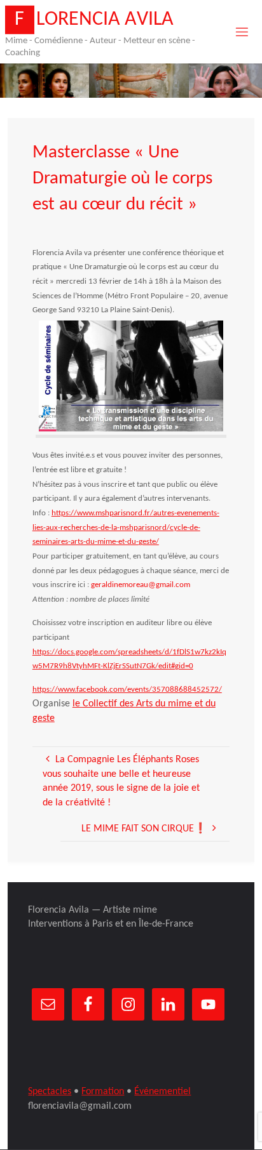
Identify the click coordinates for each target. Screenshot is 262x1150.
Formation (102, 1092)
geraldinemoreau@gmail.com (140, 585)
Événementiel (162, 1092)
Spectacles (49, 1092)
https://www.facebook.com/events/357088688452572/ (127, 689)
